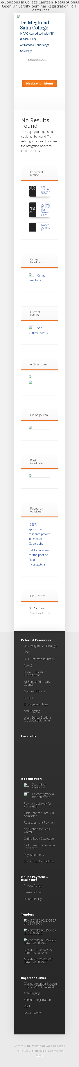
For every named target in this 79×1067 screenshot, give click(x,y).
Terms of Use (33, 892)
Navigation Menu (39, 83)
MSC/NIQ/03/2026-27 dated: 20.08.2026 (38, 951)
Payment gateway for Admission (43, 795)
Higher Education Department (35, 673)
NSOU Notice (33, 1013)
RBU (27, 1006)
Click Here (30, 845)
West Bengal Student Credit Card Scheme (37, 718)
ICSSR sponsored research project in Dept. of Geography (39, 534)
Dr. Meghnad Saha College (45, 1046)
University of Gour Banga (40, 646)
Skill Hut (38, 1050)
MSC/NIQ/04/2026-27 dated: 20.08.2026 (40, 941)
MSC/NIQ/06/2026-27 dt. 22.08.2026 (40, 921)
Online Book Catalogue (39, 839)
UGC (27, 652)
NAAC (28, 666)
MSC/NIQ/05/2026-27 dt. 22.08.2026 (40, 931)
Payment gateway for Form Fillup (37, 804)
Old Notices (36, 608)
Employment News (36, 704)
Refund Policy (33, 899)
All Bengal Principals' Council (37, 683)
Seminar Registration (37, 1000)
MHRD (28, 698)
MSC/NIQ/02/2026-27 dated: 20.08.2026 (38, 960)
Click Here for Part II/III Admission (39, 814)
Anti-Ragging (32, 711)
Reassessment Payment (39, 822)
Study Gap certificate (39, 785)
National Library (34, 691)
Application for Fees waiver (37, 830)
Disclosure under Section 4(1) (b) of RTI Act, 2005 (40, 985)
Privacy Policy (32, 886)
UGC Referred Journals (39, 659)
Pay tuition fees (34, 855)
